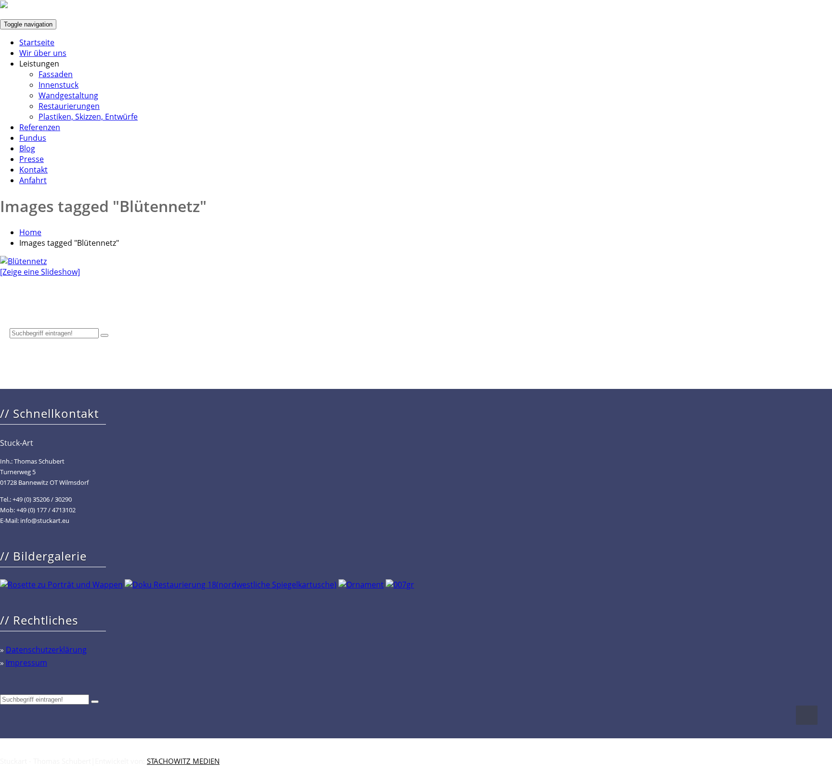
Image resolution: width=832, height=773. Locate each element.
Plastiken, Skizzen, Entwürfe (88, 116)
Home (30, 232)
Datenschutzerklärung (46, 649)
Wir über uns (42, 53)
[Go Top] (807, 715)
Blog (27, 148)
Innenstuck (58, 85)
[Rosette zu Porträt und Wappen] (61, 584)
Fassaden (56, 74)
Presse (31, 159)
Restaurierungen (69, 106)
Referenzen (39, 127)
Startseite (36, 42)
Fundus (32, 138)
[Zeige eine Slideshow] (40, 272)
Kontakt (33, 169)
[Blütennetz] (23, 261)
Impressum (26, 662)
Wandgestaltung (68, 95)
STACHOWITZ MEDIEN (183, 761)
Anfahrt (33, 180)
